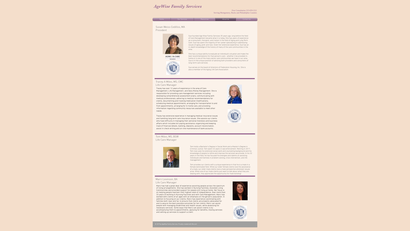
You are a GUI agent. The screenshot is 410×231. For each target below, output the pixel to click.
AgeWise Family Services (178, 6)
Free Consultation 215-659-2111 (244, 10)
